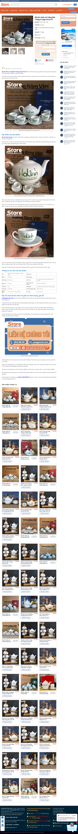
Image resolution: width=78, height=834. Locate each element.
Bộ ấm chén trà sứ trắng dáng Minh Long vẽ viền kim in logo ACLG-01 (6, 484)
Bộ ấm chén (4, 10)
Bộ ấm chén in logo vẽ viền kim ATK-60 (45, 640)
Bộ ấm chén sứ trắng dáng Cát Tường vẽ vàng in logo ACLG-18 (44, 536)
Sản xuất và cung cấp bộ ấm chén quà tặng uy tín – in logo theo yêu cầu (70, 135)
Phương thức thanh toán (58, 808)
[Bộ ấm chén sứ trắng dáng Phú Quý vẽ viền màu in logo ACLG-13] (29, 526)
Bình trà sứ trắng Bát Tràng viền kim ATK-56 (27, 718)
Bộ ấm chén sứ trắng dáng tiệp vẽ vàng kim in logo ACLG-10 (43, 692)
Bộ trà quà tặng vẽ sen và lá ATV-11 (44, 614)
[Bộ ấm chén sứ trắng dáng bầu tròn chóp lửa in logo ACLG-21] (10, 630)
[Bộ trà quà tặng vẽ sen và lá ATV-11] (47, 604)
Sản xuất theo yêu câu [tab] (17, 68)
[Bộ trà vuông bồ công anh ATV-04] (10, 786)
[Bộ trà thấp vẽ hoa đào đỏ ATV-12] (47, 786)
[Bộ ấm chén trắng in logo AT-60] (10, 552)
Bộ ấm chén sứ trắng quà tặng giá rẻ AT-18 (8, 771)
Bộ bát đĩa (14, 10)
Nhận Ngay (46, 54)
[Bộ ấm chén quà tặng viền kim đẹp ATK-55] (29, 552)
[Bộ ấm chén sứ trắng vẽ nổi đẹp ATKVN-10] (10, 526)
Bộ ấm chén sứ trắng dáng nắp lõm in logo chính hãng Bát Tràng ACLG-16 (25, 797)
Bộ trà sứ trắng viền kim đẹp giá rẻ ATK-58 (27, 745)
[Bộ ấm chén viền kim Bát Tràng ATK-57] (47, 578)
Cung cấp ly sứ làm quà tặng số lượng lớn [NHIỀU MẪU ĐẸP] (70, 103)
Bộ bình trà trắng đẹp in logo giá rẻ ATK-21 (27, 614)
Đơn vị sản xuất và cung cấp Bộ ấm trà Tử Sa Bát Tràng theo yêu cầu (69, 124)
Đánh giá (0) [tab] (8, 68)
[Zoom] (3, 45)
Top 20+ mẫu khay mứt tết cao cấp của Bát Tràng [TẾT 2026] (70, 67)
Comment (66, 126)
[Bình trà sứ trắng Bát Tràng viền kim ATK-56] (29, 708)
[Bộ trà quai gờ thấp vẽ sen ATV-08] (29, 500)
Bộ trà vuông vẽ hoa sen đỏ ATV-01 (45, 458)
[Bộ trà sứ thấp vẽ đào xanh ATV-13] (47, 708)
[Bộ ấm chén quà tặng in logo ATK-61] (29, 760)
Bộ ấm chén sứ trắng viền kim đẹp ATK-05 (26, 588)
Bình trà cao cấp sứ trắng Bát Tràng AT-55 (26, 666)
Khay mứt (51, 10)
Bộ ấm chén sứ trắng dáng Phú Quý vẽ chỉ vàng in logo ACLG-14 (6, 406)
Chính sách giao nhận (58, 810)
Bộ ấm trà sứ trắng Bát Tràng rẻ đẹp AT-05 (26, 484)
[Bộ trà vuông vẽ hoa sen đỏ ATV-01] (47, 447)
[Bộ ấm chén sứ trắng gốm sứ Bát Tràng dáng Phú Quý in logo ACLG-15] (10, 421)
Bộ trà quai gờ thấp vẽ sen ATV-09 (44, 432)
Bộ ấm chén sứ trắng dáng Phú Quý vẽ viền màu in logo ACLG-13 (25, 536)
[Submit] (56, 5)
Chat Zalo (2, 822)
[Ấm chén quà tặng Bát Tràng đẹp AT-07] (10, 578)
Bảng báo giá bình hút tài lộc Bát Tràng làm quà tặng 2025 (70, 72)
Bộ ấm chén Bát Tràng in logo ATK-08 (45, 406)
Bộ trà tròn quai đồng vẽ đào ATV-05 (8, 745)
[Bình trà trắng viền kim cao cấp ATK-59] (10, 656)
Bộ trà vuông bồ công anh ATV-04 (8, 797)
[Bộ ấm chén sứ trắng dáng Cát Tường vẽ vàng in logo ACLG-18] (47, 526)
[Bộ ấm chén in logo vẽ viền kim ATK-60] (47, 630)
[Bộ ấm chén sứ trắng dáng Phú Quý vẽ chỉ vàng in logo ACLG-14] (10, 395)
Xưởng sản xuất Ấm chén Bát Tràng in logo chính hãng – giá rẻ (69, 142)
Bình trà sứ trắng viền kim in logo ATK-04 (26, 406)
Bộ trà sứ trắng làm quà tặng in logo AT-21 (45, 771)
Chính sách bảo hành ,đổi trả (59, 813)
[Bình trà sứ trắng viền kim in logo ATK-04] (29, 395)
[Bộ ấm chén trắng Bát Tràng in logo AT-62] (10, 682)
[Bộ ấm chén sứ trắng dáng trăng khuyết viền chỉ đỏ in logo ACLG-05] (10, 604)
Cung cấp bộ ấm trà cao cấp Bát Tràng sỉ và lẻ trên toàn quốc (70, 119)
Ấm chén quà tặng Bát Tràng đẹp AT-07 (8, 588)
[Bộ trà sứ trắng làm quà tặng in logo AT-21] (47, 760)
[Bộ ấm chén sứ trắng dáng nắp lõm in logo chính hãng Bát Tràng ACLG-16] (29, 786)
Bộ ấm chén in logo (7, 137)
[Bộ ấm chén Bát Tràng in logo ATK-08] (47, 395)
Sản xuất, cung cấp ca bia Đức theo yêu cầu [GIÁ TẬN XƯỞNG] (69, 98)
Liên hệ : (65, 0)
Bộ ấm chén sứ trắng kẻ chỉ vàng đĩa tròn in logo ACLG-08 (25, 458)
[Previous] (4, 31)
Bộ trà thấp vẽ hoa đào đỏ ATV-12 (44, 797)
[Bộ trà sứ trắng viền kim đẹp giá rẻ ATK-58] (29, 734)
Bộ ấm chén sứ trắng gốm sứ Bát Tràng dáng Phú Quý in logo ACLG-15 (6, 432)
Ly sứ (44, 10)
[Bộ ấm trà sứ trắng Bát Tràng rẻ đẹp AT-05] (29, 473)
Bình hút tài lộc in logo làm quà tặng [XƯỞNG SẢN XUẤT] (70, 83)
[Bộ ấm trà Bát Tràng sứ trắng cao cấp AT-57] (29, 630)
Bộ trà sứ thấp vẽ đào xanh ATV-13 (45, 718)
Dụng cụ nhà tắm (34, 10)
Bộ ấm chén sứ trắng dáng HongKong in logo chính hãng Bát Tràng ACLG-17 (25, 692)
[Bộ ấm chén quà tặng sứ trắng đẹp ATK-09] (10, 500)
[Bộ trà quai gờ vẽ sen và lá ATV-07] (47, 656)
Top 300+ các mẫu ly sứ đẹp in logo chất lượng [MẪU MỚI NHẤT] (69, 108)
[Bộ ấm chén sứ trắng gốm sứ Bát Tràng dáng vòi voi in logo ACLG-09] (47, 552)
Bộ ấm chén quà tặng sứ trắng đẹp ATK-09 (8, 510)
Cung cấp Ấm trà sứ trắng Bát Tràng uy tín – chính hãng (70, 130)
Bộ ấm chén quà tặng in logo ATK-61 (26, 771)
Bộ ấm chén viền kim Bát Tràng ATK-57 (45, 588)
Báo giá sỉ (2, 818)
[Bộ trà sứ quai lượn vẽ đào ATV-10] (10, 447)
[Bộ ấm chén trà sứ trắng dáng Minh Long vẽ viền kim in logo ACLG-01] (10, 473)
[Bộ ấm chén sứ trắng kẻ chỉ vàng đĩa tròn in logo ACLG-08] (29, 447)
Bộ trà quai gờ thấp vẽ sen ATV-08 (26, 510)
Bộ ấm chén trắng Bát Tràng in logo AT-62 (8, 692)
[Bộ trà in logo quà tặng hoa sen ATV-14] (47, 734)
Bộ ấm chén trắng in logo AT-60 (7, 562)
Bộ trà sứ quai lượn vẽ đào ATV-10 (7, 458)
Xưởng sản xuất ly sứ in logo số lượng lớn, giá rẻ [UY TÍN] (69, 113)
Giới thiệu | (61, 0)
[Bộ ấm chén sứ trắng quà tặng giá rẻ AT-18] (10, 760)
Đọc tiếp (15, 406)
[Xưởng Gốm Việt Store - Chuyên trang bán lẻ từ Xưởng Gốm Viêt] (5, 4)
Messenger (2, 826)
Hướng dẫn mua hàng (58, 811)
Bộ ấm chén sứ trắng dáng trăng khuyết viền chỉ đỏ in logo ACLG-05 (7, 614)
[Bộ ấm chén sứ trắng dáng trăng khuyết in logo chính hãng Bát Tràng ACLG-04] (47, 473)
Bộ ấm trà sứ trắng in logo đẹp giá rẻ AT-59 (8, 718)
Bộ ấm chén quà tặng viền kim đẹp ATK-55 (26, 562)
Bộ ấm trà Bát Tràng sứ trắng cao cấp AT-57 (26, 640)
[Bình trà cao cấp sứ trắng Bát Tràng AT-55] (29, 656)
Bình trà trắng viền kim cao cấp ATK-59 (7, 666)
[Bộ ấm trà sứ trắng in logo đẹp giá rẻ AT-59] (10, 708)
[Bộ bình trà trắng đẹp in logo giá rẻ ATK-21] (29, 604)
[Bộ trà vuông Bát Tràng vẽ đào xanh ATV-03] (29, 421)
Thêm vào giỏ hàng (26, 409)
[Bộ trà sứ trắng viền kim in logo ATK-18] (47, 500)
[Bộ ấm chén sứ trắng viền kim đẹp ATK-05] (29, 578)
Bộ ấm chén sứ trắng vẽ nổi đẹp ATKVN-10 (8, 536)
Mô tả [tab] (3, 68)
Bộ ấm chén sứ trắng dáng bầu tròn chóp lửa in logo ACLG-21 (6, 640)
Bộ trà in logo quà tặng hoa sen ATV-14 (45, 745)
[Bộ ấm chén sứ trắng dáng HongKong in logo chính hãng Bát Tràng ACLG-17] (29, 682)
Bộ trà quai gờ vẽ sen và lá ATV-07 (45, 666)
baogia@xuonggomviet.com (72, 0)
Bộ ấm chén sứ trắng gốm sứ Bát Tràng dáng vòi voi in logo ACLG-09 (43, 562)
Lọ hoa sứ (59, 10)
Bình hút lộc (23, 10)
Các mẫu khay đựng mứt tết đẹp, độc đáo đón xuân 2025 (70, 77)
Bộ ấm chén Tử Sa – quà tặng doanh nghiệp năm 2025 (69, 88)
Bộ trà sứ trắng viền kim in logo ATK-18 (45, 510)
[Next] (31, 31)
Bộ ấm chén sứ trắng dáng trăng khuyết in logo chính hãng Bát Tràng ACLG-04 (44, 484)
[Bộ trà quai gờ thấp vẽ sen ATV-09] (47, 421)
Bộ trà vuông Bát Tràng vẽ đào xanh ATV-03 (26, 432)
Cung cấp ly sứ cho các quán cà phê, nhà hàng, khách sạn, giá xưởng (69, 93)
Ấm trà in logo (3, 14)
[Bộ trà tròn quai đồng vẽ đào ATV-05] (10, 734)
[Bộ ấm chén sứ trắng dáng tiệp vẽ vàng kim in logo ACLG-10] (47, 682)
